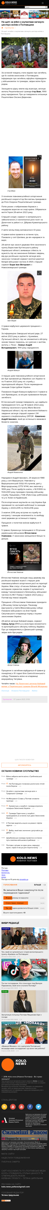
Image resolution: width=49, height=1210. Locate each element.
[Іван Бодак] (24, 318)
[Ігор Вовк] (24, 188)
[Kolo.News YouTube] (24, 859)
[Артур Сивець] (24, 663)
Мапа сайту (7, 1154)
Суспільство (7, 699)
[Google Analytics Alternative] (6, 1201)
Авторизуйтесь (24, 765)
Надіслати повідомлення (15, 1158)
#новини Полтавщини (20, 691)
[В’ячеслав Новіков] (24, 570)
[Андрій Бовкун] (24, 368)
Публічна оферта (10, 1161)
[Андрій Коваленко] (24, 470)
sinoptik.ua (23, 879)
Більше (37, 885)
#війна (34, 691)
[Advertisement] (18, 126)
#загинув (5, 691)
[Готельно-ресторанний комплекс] (24, 14)
